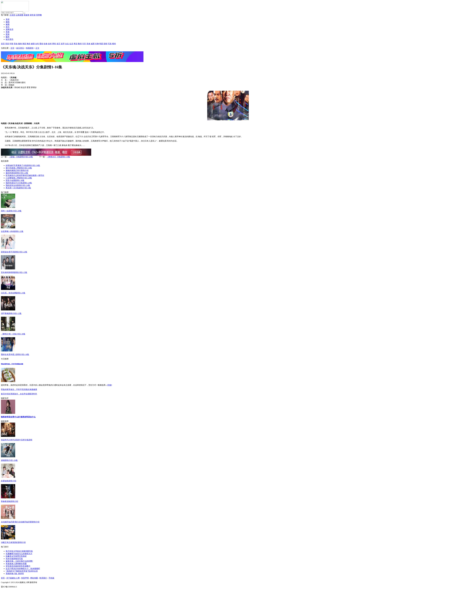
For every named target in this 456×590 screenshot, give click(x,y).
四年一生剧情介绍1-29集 (11, 211)
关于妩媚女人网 (13, 578)
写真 (110, 44)
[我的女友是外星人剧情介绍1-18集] (8, 351)
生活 (71, 44)
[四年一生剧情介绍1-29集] (8, 207)
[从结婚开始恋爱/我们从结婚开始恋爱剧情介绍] (8, 518)
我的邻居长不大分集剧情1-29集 (19, 183)
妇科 (50, 44)
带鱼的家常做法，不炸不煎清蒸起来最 (12, 364)
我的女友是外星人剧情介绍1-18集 (15, 354)
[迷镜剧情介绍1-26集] (8, 457)
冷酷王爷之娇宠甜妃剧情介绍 (13, 542)
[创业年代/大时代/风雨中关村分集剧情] (8, 436)
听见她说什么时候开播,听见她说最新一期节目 (25, 175)
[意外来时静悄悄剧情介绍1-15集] (8, 269)
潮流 (24, 44)
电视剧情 (29, 48)
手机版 (51, 578)
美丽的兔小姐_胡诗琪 (15, 574)
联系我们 (43, 578)
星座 (8, 34)
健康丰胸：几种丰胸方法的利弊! (19, 561)
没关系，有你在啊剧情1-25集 (13, 293)
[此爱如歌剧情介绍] (8, 477)
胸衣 (28, 44)
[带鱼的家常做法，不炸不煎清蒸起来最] (8, 381)
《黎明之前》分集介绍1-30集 (13, 334)
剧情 (105, 44)
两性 (54, 44)
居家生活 (9, 29)
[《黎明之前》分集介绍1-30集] (8, 330)
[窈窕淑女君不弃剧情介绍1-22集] (8, 248)
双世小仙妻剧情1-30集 (15, 180)
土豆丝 (12, 15)
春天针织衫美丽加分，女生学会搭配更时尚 (19, 394)
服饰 (8, 22)
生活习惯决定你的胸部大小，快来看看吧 (23, 569)
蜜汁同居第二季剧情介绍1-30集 (19, 168)
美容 (8, 19)
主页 (12, 48)
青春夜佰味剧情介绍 (9, 501)
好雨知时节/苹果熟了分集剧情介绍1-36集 (23, 165)
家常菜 (33, 15)
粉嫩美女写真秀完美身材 (16, 556)
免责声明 (25, 578)
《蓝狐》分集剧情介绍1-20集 (21, 157)
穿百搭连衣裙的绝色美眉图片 (18, 566)
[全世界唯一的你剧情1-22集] (8, 228)
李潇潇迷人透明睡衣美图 (16, 564)
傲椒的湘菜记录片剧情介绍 (17, 170)
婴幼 (41, 44)
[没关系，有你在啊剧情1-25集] (8, 289)
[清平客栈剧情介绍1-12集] (8, 310)
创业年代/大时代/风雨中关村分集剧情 (16, 440)
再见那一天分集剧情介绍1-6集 (18, 188)
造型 (63, 44)
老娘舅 (26, 15)
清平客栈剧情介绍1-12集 (11, 313)
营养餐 (39, 15)
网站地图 (34, 578)
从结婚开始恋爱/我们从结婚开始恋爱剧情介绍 (20, 522)
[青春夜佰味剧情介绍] (8, 498)
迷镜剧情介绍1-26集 (9, 460)
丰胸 (97, 44)
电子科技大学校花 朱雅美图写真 (19, 551)
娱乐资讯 (9, 39)
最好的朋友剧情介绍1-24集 (17, 173)
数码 (80, 44)
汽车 (84, 44)
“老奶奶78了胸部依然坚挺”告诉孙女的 (22, 571)
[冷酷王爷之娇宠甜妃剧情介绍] (8, 539)
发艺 (8, 27)
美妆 (16, 44)
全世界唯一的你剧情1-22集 (12, 231)
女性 (37, 44)
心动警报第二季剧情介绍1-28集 (19, 178)
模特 (114, 44)
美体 (8, 32)
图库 (8, 37)
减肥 (93, 44)
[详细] (109, 385)
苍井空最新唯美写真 (14, 559)
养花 (75, 44)
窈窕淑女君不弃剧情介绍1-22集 (14, 252)
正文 (37, 48)
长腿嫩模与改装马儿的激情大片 (19, 554)
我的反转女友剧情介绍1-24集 (18, 185)
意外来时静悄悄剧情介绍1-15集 (14, 272)
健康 (8, 24)
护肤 (11, 44)
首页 (3, 44)
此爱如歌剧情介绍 (8, 481)
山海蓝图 (19, 15)
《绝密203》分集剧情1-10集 (58, 157)
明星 (101, 44)
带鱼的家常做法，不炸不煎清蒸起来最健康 (19, 389)
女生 (67, 44)
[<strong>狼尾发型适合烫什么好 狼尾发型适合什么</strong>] (8, 413)
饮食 (46, 44)
